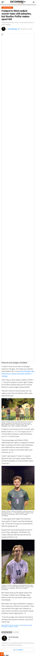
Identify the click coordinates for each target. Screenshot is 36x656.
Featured (16, 632)
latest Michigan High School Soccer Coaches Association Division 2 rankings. (17, 373)
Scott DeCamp (12, 29)
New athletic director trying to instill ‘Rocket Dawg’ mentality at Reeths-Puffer (16, 626)
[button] (3, 358)
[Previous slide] (3, 197)
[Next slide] (32, 197)
